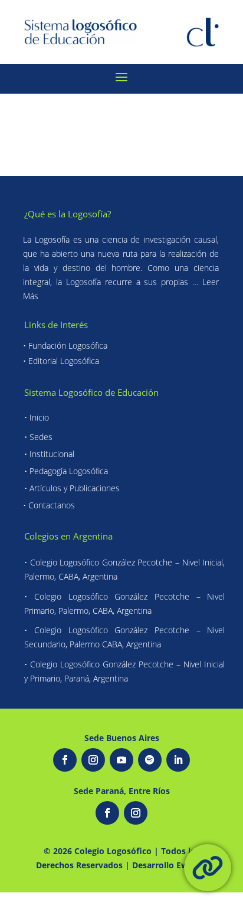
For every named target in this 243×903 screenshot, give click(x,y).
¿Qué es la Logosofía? (67, 214)
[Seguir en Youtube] (121, 760)
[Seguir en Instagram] (93, 760)
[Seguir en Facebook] (65, 760)
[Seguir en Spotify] (150, 760)
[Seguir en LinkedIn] (178, 760)
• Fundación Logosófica (65, 345)
